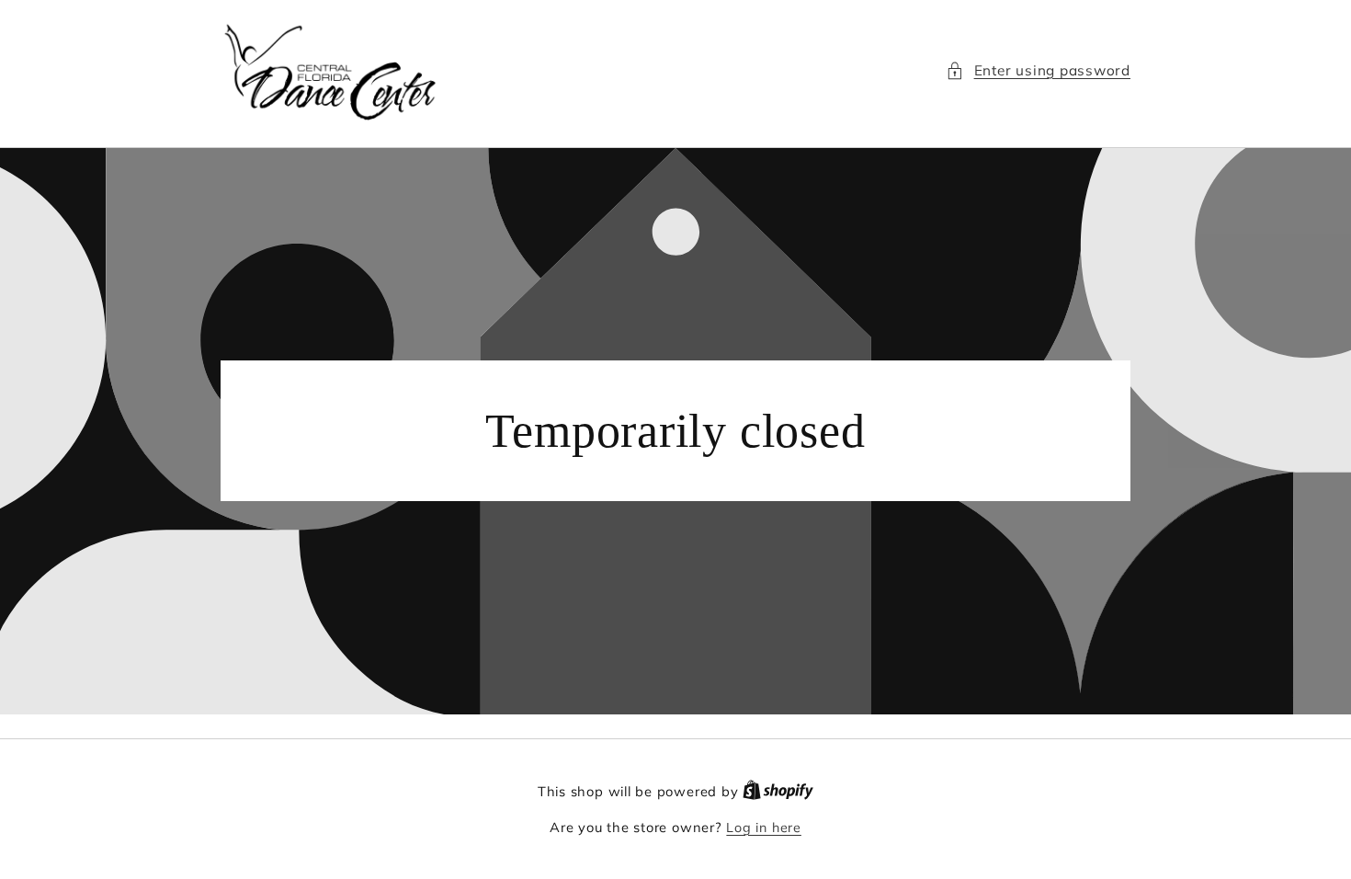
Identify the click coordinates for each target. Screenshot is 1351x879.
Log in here (763, 827)
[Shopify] (778, 791)
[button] (1038, 71)
